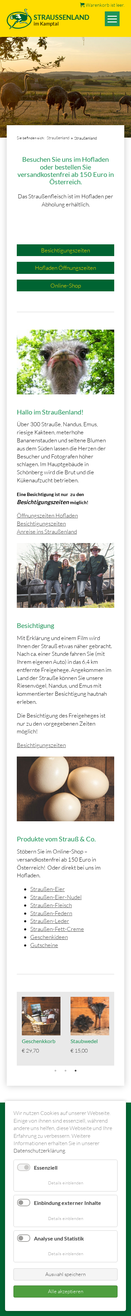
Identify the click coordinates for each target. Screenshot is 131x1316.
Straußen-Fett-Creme (57, 928)
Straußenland (58, 137)
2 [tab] (65, 1070)
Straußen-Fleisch (51, 905)
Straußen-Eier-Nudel (56, 896)
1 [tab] (55, 1070)
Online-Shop (65, 285)
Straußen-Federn (51, 913)
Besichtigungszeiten (65, 250)
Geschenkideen (49, 936)
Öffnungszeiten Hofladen (47, 515)
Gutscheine (44, 944)
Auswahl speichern (65, 1274)
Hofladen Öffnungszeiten (65, 267)
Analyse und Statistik (59, 1238)
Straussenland (61, 17)
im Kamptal (46, 23)
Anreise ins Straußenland (47, 531)
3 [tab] (75, 1070)
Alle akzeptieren (65, 1291)
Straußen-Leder (49, 920)
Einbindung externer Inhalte (67, 1203)
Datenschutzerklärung (39, 1150)
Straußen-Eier (47, 888)
